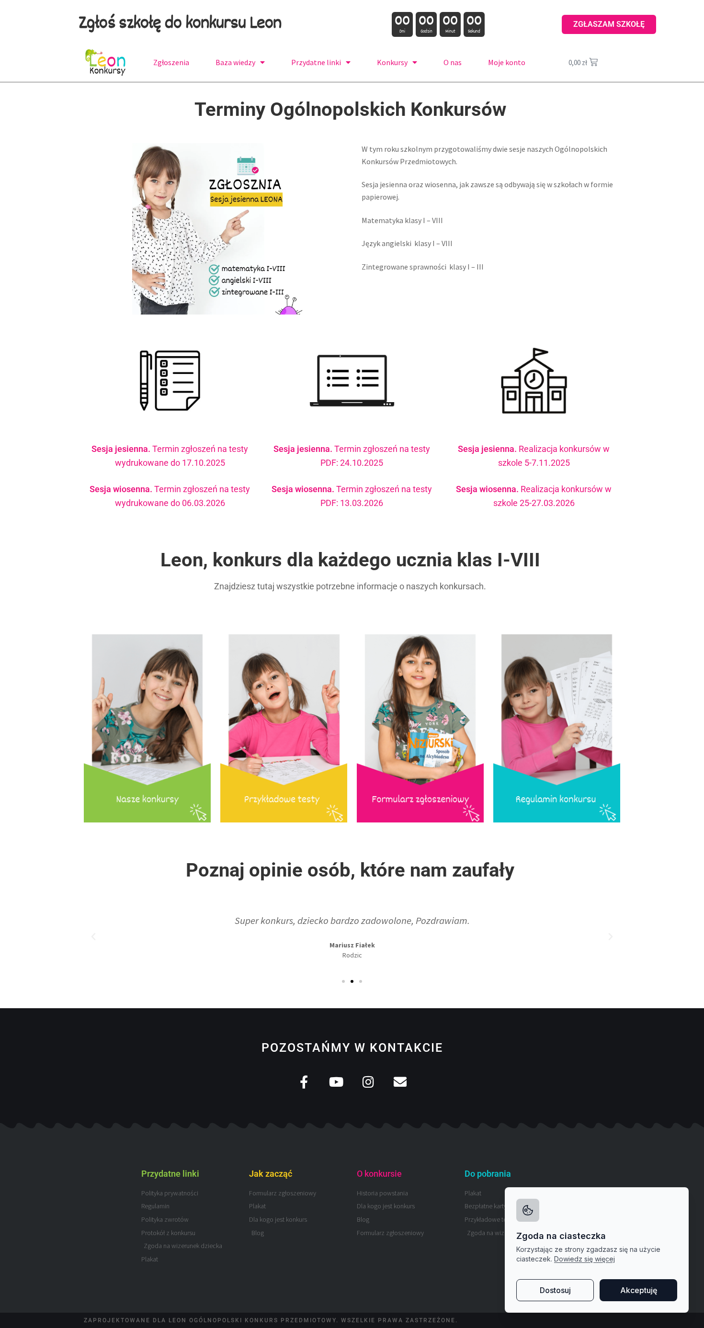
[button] (93, 937)
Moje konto (506, 62)
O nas (452, 62)
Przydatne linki (316, 62)
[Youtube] (335, 1081)
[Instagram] (368, 1081)
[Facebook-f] (303, 1081)
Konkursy (392, 62)
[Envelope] (400, 1081)
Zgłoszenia (171, 62)
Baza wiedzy (235, 62)
